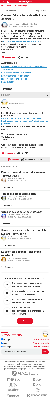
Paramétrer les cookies (29, 366)
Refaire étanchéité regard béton (15, 76)
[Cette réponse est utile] (18, 153)
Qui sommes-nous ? (12, 362)
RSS (29, 364)
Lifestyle (6, 339)
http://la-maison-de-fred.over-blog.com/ (21, 41)
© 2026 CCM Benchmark (37, 369)
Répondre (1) (10, 57)
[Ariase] (13, 395)
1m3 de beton (7, 69)
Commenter (10, 153)
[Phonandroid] (37, 395)
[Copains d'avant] (13, 390)
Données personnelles (12, 366)
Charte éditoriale (31, 362)
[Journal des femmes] (13, 379)
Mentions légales (11, 369)
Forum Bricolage (20, 6)
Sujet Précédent (10, 11)
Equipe (22, 362)
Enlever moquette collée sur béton (16, 73)
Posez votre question (33, 160)
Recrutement (37, 364)
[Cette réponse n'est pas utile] (26, 153)
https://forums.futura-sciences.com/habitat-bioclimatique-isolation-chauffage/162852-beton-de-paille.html (24, 121)
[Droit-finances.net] (37, 385)
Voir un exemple (41, 339)
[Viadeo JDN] (37, 390)
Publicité (42, 362)
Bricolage (7, 347)
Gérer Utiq (41, 366)
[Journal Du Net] (13, 385)
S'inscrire (25, 321)
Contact (11, 364)
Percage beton (7, 82)
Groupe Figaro (22, 369)
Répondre (15, 160)
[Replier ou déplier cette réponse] (47, 95)
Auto (5, 343)
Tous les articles (21, 364)
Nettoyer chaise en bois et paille (15, 79)
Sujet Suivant (41, 11)
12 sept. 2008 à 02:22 (25, 26)
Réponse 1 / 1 (7, 95)
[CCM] (37, 379)
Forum (8, 6)
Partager (24, 57)
